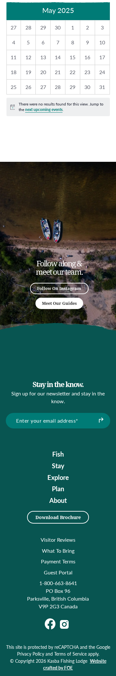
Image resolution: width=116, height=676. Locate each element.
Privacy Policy (30, 653)
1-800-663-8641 (58, 583)
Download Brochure (58, 517)
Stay (58, 465)
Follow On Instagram (59, 288)
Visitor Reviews (58, 539)
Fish (58, 454)
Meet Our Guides (59, 303)
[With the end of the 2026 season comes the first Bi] (35, 226)
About (58, 500)
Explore (58, 477)
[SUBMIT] (100, 420)
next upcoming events (44, 109)
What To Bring (58, 550)
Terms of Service (70, 653)
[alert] (58, 107)
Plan (58, 488)
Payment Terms (58, 561)
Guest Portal (58, 572)
